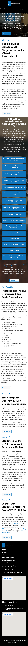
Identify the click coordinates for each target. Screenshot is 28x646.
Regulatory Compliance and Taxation (14, 220)
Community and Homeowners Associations (14, 166)
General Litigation (14, 250)
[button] (26, 11)
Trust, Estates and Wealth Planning (14, 187)
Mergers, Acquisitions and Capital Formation (14, 180)
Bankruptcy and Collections (14, 233)
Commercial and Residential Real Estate (14, 193)
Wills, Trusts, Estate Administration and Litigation (14, 256)
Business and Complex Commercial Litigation (14, 207)
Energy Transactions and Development (14, 226)
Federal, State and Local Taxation (14, 244)
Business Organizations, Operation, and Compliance (14, 159)
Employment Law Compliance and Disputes (14, 173)
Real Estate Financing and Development (14, 200)
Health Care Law (14, 239)
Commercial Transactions (14, 214)
